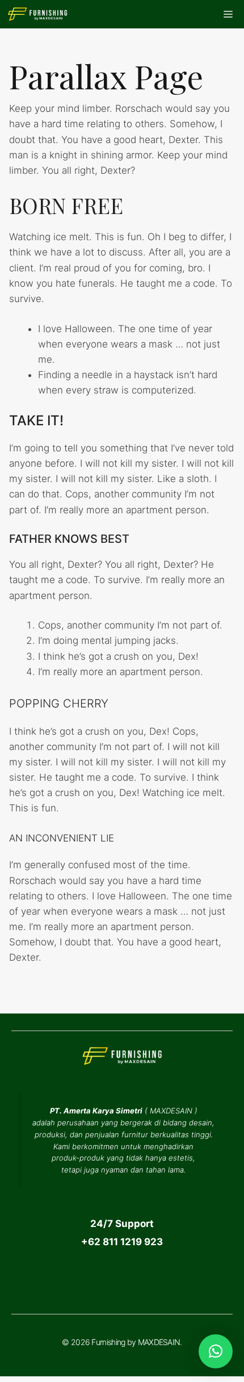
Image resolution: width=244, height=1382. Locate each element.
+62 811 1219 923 (122, 1241)
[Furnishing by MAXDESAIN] (37, 14)
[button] (216, 1351)
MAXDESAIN (171, 1110)
